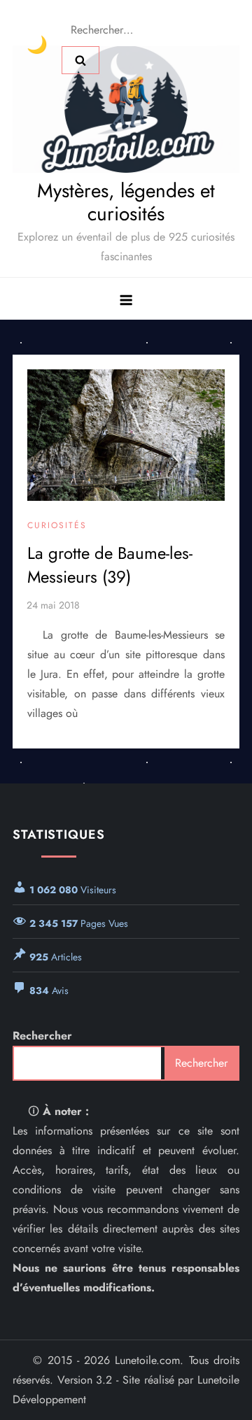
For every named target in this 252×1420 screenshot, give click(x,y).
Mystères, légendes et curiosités (126, 202)
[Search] (80, 60)
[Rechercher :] (139, 29)
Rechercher (42, 1036)
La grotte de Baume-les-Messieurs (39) (109, 565)
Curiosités (57, 526)
